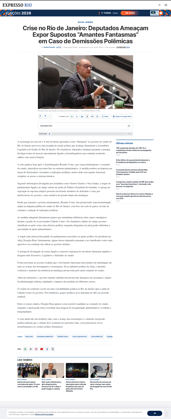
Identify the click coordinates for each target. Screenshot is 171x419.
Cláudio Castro (62, 336)
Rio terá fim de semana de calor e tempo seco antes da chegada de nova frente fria (101, 385)
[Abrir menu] (165, 5)
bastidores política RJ (45, 336)
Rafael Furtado (49, 47)
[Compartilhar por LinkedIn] (82, 116)
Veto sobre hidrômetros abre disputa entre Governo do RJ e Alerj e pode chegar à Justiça (51, 385)
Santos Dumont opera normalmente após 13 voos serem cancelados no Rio (28, 384)
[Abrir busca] (159, 5)
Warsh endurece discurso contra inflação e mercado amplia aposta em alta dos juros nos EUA (134, 196)
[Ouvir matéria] (49, 133)
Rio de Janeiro (85, 22)
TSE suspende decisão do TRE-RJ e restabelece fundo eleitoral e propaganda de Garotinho (133, 150)
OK (155, 413)
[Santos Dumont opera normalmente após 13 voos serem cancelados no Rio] (28, 370)
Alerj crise (29, 336)
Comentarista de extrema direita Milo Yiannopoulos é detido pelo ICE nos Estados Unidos (132, 172)
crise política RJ (97, 336)
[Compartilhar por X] (87, 116)
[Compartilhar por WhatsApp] (72, 116)
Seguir (58, 47)
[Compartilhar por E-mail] (92, 116)
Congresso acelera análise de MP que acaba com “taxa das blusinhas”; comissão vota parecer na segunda (135, 184)
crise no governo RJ (79, 336)
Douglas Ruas (112, 336)
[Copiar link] (97, 116)
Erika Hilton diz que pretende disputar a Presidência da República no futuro (133, 161)
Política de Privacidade (44, 414)
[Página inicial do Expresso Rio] (17, 5)
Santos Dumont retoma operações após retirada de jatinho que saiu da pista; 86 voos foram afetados (76, 386)
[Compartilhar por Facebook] (77, 116)
